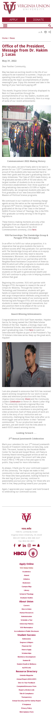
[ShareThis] (49, 32)
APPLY (14, 19)
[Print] (45, 32)
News (12, 38)
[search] (49, 26)
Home (5, 38)
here (34, 229)
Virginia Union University (26, 9)
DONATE (38, 19)
